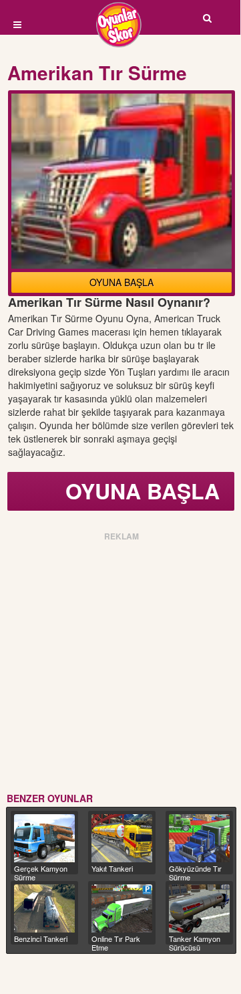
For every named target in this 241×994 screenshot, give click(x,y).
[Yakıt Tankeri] (121, 838)
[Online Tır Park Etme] (121, 908)
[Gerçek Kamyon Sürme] (44, 838)
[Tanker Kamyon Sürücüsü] (199, 908)
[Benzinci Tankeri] (44, 908)
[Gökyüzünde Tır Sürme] (199, 838)
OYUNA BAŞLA (121, 282)
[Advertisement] (120, 664)
